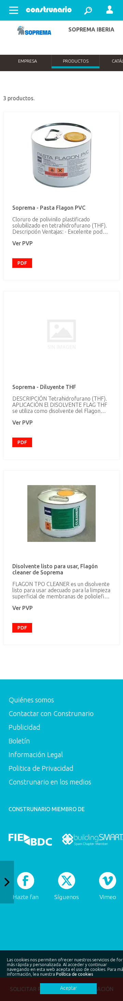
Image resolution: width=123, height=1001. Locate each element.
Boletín (19, 741)
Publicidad (24, 727)
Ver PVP (22, 243)
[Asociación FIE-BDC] (30, 839)
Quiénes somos (31, 700)
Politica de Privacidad (41, 768)
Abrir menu (13, 10)
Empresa (27, 60)
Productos (75, 60)
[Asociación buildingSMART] (92, 839)
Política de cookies (74, 974)
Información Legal (36, 754)
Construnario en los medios (50, 782)
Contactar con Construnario (51, 713)
